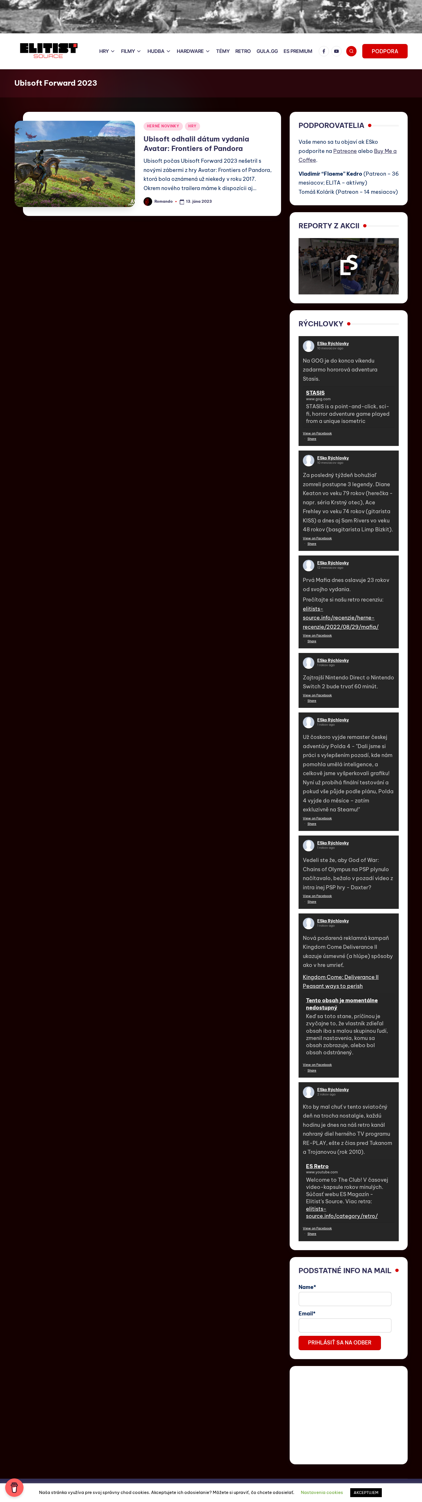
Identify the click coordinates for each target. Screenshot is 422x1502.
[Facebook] (325, 51)
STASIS (315, 393)
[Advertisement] (349, 1415)
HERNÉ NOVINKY (163, 126)
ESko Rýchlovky (333, 343)
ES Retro (317, 1166)
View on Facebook (317, 433)
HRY (192, 126)
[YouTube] (337, 51)
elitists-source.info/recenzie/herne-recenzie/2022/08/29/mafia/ (341, 618)
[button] (385, 51)
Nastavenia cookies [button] (322, 1492)
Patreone (345, 151)
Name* (307, 1287)
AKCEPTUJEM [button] (366, 1492)
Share (311, 439)
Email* (307, 1313)
